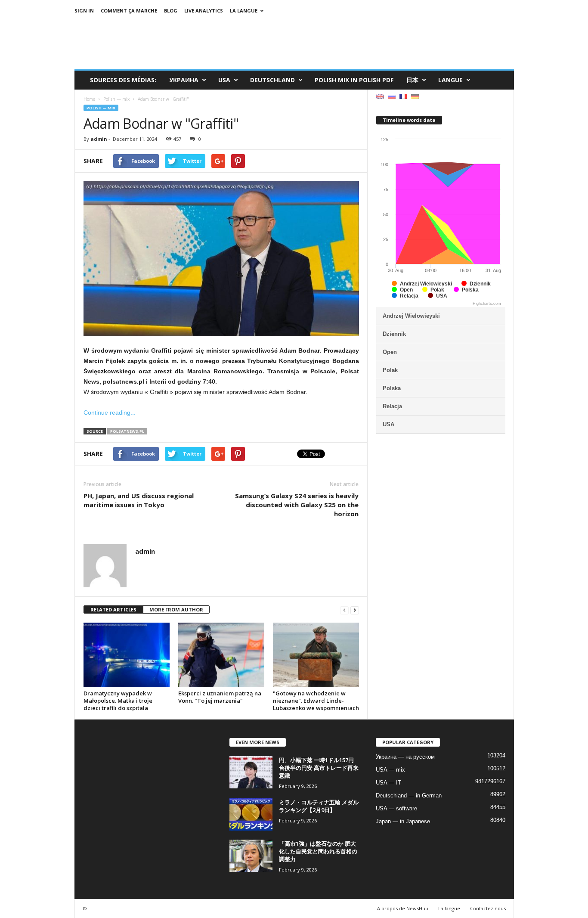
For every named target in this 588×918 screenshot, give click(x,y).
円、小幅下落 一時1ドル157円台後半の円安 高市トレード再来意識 (319, 767)
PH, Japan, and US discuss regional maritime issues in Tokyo (139, 500)
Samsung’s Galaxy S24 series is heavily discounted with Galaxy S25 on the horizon (297, 504)
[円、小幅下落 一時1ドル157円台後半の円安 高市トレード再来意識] (250, 772)
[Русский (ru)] (392, 96)
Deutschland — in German (409, 795)
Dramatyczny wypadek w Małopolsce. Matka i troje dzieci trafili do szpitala (118, 700)
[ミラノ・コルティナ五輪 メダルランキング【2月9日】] (250, 814)
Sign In (84, 10)
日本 (412, 80)
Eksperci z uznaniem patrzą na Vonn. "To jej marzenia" (219, 696)
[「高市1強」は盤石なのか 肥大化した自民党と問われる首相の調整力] (250, 856)
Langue (450, 80)
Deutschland (272, 80)
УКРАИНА (183, 80)
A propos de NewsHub (402, 908)
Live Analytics (203, 10)
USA (224, 80)
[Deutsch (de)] (415, 96)
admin (98, 139)
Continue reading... (110, 412)
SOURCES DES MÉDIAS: (123, 80)
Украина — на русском (405, 757)
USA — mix (390, 769)
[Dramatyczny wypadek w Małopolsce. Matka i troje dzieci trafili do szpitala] (127, 655)
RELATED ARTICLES (113, 609)
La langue (243, 10)
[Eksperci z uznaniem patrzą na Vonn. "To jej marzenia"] (221, 655)
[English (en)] (380, 96)
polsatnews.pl (127, 431)
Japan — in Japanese (403, 821)
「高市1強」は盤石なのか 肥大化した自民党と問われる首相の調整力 (318, 851)
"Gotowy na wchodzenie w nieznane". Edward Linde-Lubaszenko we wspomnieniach (316, 700)
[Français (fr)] (403, 96)
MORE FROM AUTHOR (176, 609)
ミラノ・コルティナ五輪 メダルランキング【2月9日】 (319, 806)
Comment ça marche (129, 10)
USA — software (396, 808)
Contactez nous (488, 908)
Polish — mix (101, 108)
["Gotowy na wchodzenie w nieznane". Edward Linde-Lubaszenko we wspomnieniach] (316, 655)
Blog (170, 10)
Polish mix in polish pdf (354, 80)
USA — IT (388, 782)
